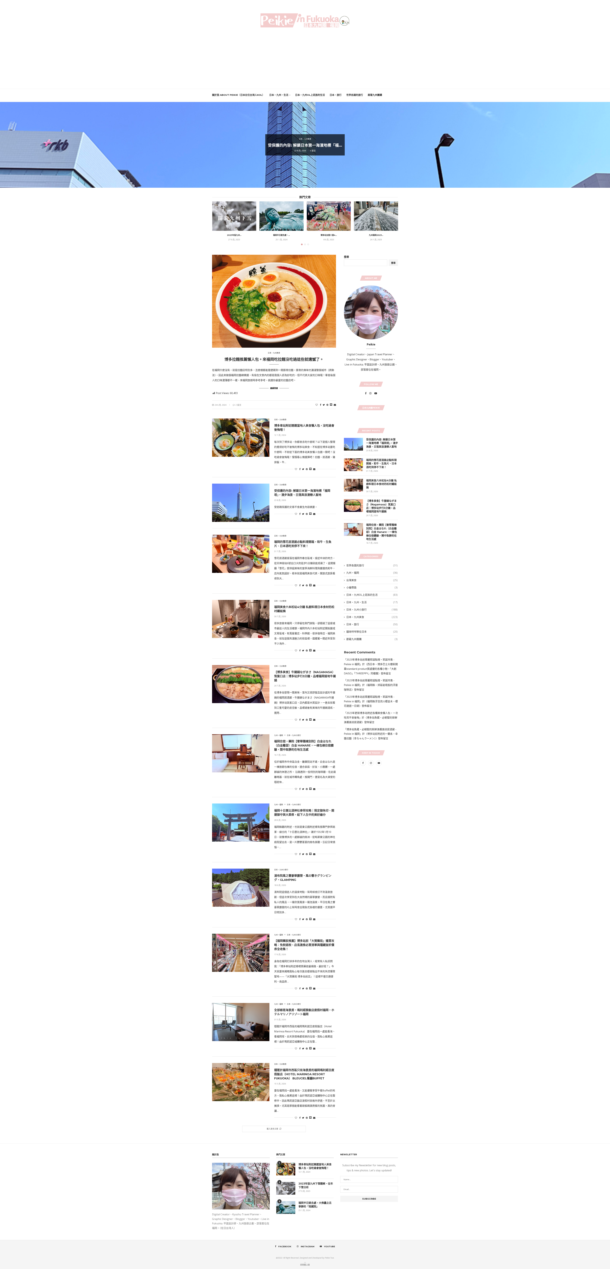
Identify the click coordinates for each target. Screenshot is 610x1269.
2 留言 (238, 404)
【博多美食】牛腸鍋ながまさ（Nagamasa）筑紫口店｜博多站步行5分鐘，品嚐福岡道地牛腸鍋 (305, 676)
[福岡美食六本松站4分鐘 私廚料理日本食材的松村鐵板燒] (240, 619)
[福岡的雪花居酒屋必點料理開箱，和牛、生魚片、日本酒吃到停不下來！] (240, 554)
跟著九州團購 (375, 94)
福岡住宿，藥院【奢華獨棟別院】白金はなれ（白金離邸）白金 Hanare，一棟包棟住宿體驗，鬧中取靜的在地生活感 (304, 745)
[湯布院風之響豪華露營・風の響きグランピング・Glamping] (240, 888)
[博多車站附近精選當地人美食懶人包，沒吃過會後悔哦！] (240, 437)
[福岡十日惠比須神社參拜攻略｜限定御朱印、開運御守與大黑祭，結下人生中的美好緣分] (240, 822)
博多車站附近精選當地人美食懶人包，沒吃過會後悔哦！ (315, 1166)
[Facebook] (366, 393)
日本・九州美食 (305, 140)
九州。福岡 (278, 735)
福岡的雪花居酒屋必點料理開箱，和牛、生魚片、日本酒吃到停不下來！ (381, 464)
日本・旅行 (336, 94)
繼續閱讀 (274, 388)
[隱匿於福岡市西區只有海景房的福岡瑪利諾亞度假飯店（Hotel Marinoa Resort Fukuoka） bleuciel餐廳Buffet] (240, 1082)
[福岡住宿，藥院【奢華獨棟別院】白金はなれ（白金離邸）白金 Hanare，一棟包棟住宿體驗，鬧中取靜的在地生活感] (240, 753)
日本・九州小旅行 (294, 735)
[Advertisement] (305, 58)
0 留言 (313, 154)
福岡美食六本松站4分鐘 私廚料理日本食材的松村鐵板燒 (381, 484)
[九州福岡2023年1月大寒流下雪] (376, 216)
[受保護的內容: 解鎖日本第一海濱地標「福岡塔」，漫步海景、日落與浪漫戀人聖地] (240, 503)
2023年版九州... (234, 235)
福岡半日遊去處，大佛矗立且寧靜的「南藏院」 (315, 1204)
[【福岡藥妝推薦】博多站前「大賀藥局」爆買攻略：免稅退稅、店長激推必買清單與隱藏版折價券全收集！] (240, 953)
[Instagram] (370, 393)
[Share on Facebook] (320, 404)
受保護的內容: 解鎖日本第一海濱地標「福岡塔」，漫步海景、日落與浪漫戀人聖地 (382, 443)
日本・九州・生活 (278, 94)
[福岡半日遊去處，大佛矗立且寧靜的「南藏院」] (281, 216)
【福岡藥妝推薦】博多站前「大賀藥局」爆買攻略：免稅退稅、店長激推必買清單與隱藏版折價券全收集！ (304, 945)
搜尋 (346, 257)
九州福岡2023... (376, 235)
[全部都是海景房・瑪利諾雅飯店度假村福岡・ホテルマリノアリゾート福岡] (240, 1022)
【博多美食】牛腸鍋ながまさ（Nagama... (305, 148)
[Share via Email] (335, 404)
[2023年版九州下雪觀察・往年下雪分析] (234, 216)
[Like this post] (316, 404)
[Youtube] (375, 393)
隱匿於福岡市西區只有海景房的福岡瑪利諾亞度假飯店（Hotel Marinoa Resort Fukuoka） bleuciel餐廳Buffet (304, 1074)
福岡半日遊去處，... (281, 235)
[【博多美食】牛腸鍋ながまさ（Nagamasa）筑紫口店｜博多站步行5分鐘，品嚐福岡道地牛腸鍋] (240, 684)
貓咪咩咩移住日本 (372, 631)
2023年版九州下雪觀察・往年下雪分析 (315, 1185)
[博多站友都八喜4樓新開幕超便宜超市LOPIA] (329, 216)
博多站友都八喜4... (329, 235)
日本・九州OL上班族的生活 (310, 94)
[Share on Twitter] (324, 404)
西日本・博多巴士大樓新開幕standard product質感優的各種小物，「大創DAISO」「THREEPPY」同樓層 (371, 668)
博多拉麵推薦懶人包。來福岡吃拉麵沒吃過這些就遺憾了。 (274, 359)
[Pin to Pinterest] (327, 404)
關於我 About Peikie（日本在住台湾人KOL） (238, 94)
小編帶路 (372, 587)
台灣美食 (372, 580)
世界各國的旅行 (354, 94)
